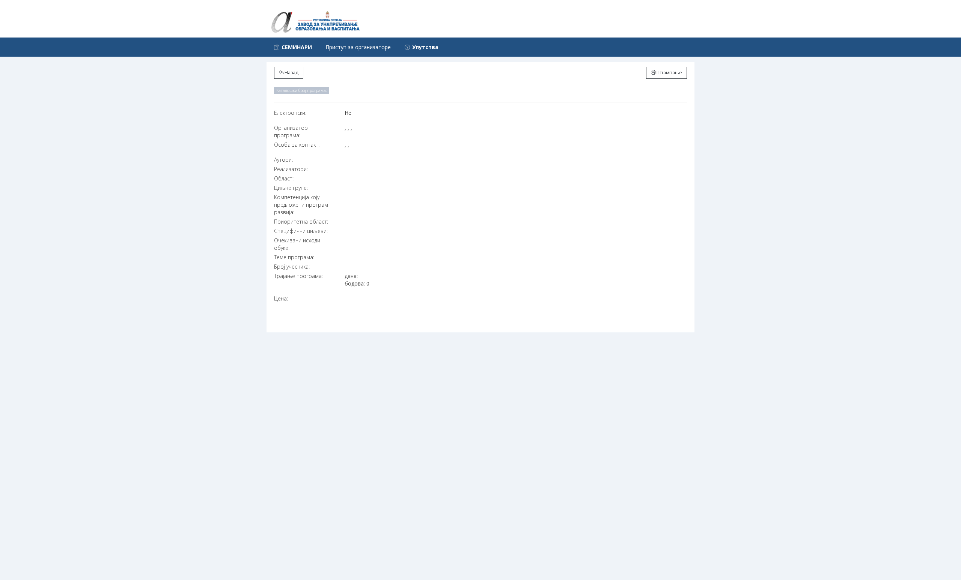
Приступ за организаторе (358, 47)
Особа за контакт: (296, 144)
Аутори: (283, 159)
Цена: (281, 298)
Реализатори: (291, 169)
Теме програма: (294, 257)
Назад (290, 72)
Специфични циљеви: (301, 230)
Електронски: (290, 112)
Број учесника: (292, 266)
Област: (284, 178)
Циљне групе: (291, 187)
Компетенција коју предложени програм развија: (301, 205)
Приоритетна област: (301, 221)
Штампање (668, 72)
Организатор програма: (291, 131)
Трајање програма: (298, 275)
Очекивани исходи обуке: (297, 244)
